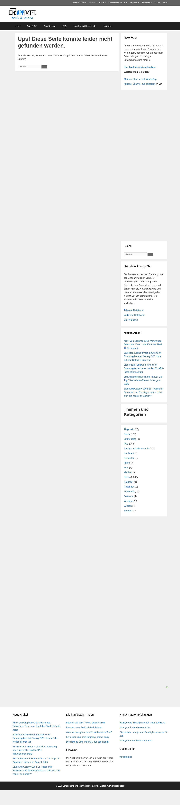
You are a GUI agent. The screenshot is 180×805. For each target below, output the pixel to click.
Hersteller (129, 458)
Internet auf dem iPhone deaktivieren (85, 722)
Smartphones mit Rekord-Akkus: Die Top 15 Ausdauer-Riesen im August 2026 (143, 380)
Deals (127, 434)
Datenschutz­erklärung (151, 3)
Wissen (128, 506)
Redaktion (129, 486)
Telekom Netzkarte (133, 310)
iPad (126, 467)
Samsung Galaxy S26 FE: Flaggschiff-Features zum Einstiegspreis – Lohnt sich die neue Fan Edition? (144, 392)
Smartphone (49, 26)
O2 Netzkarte (131, 319)
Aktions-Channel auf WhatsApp (140, 79)
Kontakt (102, 3)
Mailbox (128, 472)
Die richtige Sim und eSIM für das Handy (87, 741)
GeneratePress (117, 786)
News (165, 3)
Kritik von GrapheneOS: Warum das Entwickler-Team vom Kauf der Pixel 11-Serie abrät (143, 344)
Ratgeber (128, 482)
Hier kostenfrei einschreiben (139, 67)
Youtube (128, 510)
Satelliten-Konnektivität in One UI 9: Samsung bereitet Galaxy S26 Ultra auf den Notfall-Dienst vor (142, 356)
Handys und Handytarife (85, 26)
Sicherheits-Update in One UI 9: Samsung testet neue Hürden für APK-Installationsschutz (144, 368)
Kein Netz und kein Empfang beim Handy (87, 737)
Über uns (92, 3)
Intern (127, 462)
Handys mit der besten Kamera (136, 740)
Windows (128, 501)
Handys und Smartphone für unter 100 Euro (142, 722)
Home (18, 26)
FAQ (64, 26)
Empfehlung (130, 439)
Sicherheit (129, 491)
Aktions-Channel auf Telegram (139, 84)
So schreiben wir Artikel (118, 3)
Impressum (135, 3)
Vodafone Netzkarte (134, 315)
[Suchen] (44, 66)
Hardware (107, 26)
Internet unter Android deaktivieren (84, 727)
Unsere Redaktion (79, 3)
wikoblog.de (126, 757)
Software (128, 496)
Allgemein (129, 429)
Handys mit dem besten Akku (135, 727)
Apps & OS (32, 26)
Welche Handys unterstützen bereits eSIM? (89, 732)
